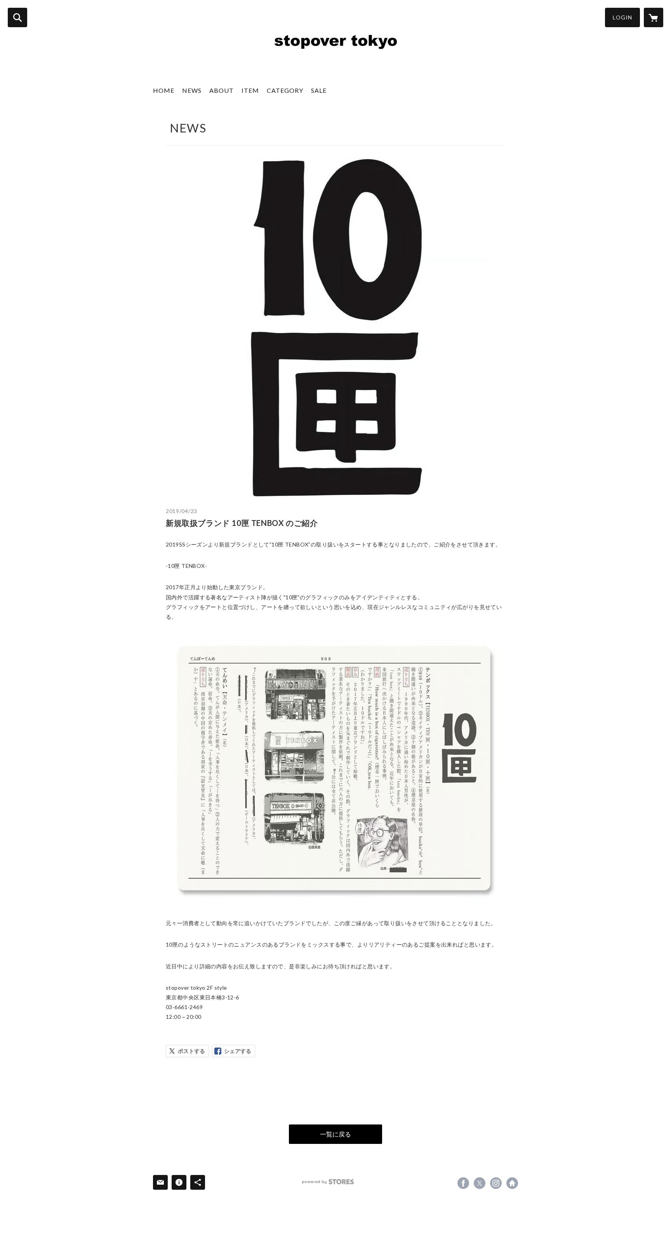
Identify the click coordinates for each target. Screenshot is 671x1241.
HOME (163, 90)
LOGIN (622, 17)
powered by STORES (328, 1182)
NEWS (192, 90)
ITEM (250, 90)
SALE (319, 90)
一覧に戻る (335, 1134)
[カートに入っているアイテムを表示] (653, 17)
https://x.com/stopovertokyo (479, 1183)
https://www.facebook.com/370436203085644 (463, 1183)
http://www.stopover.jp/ (512, 1183)
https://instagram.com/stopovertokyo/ (496, 1183)
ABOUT (221, 90)
